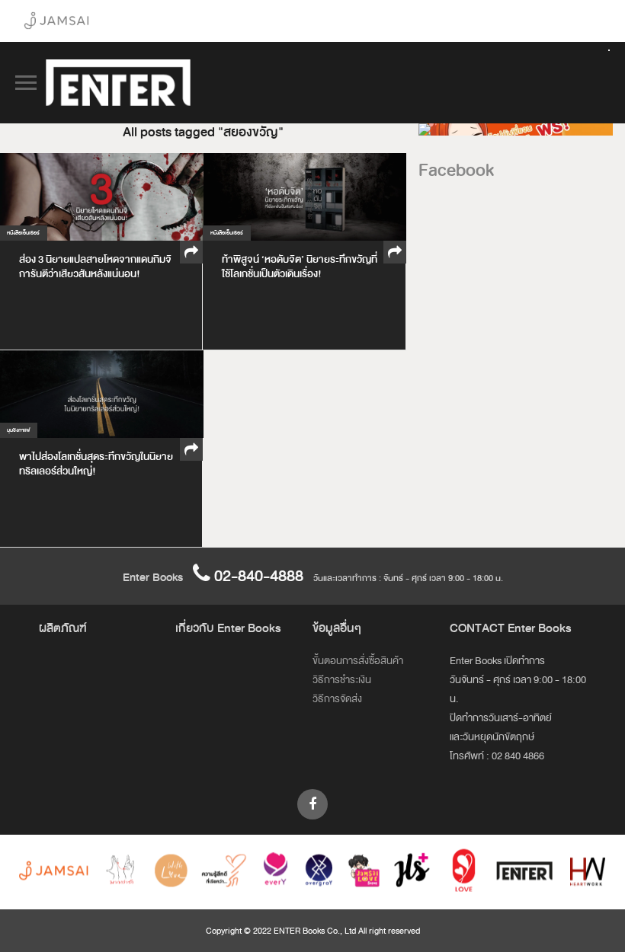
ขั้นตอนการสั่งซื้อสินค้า (357, 661)
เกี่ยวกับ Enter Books (228, 628)
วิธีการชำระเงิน (341, 680)
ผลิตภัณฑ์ (63, 628)
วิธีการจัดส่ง (337, 699)
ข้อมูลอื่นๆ (336, 628)
